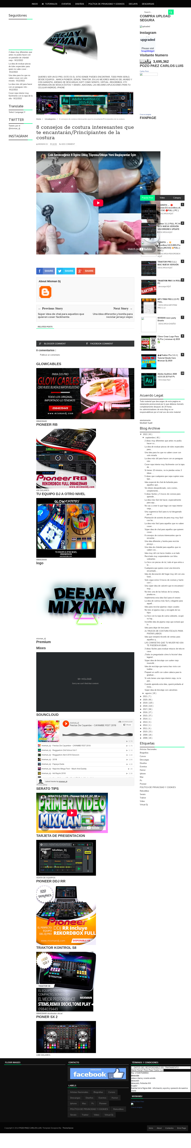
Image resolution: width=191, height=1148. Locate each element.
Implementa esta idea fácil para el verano (162, 598)
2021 (145, 696)
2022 (145, 434)
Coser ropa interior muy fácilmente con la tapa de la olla (21, 96)
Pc (141, 780)
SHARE (49, 271)
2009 (145, 735)
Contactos (169, 1128)
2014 (145, 719)
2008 (145, 738)
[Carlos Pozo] (149, 75)
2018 (145, 706)
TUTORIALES (51, 3)
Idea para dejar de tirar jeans (157, 628)
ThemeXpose (68, 1128)
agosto (148, 693)
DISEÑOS (79, 3)
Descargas (148, 3)
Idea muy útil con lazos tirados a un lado (162, 553)
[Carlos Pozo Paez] (132, 1104)
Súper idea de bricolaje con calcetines (161, 690)
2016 (145, 712)
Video (142, 801)
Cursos (143, 756)
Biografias (144, 753)
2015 (145, 715)
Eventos (66, 3)
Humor (142, 770)
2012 (145, 725)
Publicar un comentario (50, 355)
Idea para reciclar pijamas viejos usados (162, 607)
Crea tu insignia (145, 114)
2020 (145, 700)
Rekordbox (144, 791)
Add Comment (68, 144)
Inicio (35, 3)
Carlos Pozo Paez (137, 1101)
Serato (142, 794)
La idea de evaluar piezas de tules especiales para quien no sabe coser (20, 66)
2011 (145, 728)
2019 (145, 703)
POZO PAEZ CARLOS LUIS (30, 1128)
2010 (145, 731)
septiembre (150, 437)
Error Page (181, 1128)
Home (39, 119)
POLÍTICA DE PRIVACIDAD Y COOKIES (106, 3)
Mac (142, 777)
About (159, 1128)
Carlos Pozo (144, 71)
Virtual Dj (144, 804)
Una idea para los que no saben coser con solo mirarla (19, 78)
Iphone (143, 773)
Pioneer (143, 784)
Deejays (133, 3)
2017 (145, 709)
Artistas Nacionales (148, 749)
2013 (145, 722)
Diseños (143, 763)
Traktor (143, 798)
